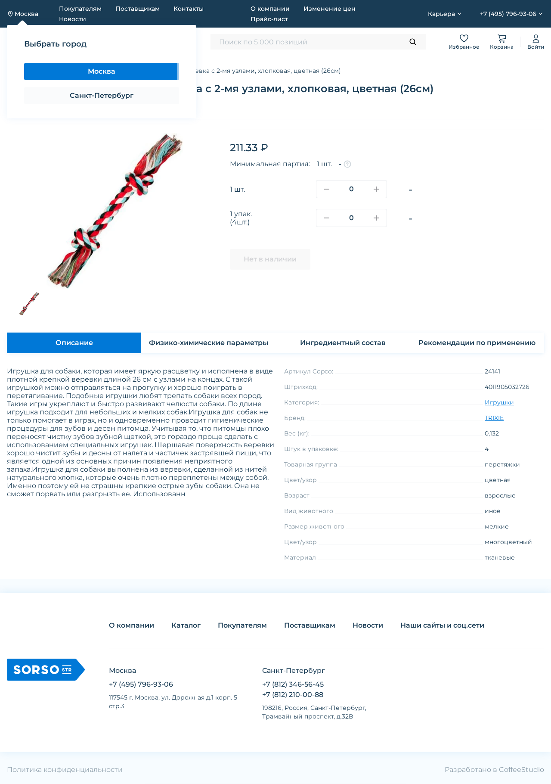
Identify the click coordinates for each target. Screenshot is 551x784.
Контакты (188, 8)
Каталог (186, 625)
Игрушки (499, 402)
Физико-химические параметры (208, 343)
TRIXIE (494, 418)
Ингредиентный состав (343, 343)
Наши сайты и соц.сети (442, 625)
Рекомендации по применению (477, 343)
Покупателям (80, 8)
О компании (270, 8)
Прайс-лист (269, 19)
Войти (535, 47)
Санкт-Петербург (101, 95)
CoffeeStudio (521, 769)
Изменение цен (329, 8)
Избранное (464, 47)
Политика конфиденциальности (65, 769)
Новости (72, 19)
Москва (101, 71)
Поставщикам (137, 8)
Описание (74, 343)
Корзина (502, 47)
